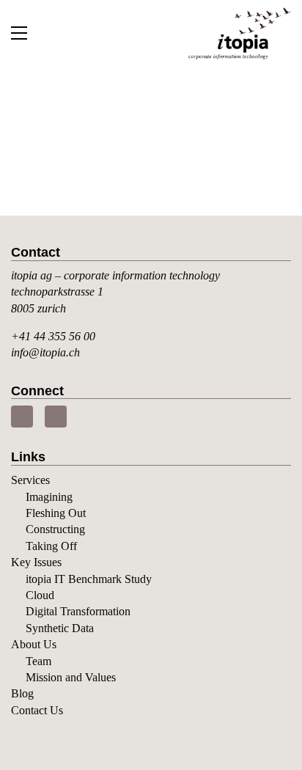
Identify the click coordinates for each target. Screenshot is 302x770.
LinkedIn (22, 417)
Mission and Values (71, 677)
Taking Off (51, 546)
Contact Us (37, 710)
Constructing (55, 529)
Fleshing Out (56, 513)
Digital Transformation (78, 611)
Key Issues (36, 562)
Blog (22, 693)
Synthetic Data (60, 628)
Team (38, 661)
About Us (33, 644)
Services (30, 480)
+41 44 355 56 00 (53, 336)
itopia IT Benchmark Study (89, 579)
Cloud (40, 595)
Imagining (49, 497)
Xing (56, 417)
